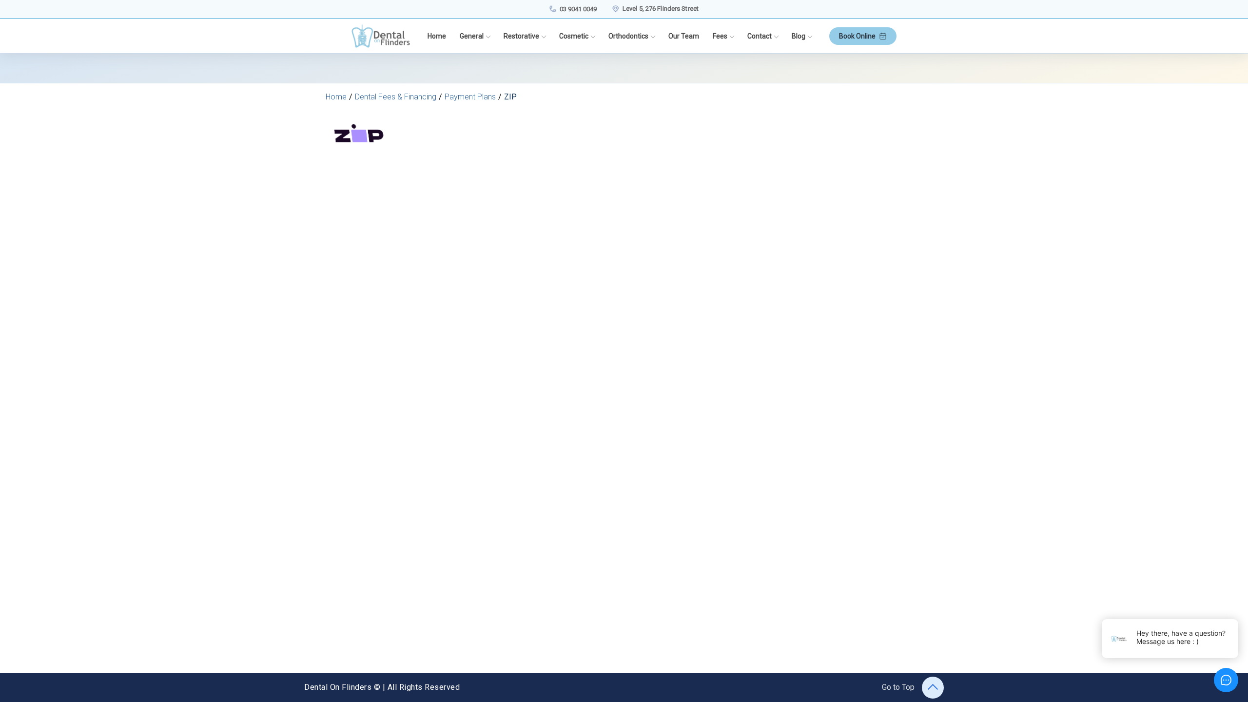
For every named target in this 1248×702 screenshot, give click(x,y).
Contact (759, 36)
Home (437, 36)
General (472, 36)
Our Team (683, 36)
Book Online (857, 36)
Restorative (521, 36)
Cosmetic (573, 36)
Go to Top (898, 687)
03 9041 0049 (578, 8)
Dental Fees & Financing (395, 96)
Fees (720, 36)
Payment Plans (470, 96)
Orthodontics (628, 36)
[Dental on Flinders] (380, 36)
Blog (798, 36)
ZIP (510, 96)
